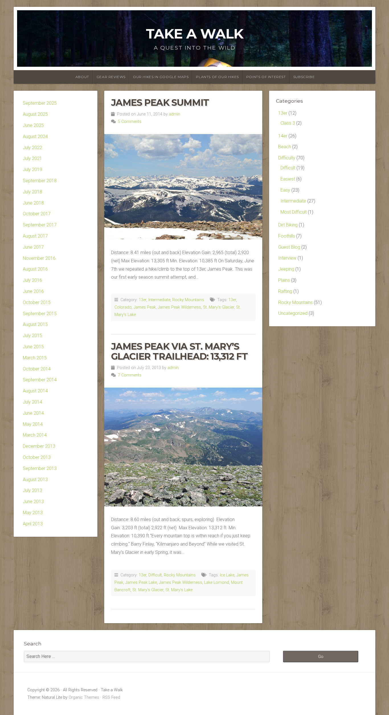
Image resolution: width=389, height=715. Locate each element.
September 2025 (40, 103)
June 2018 (33, 203)
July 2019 (32, 169)
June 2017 (33, 247)
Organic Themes (84, 697)
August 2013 (35, 479)
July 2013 (32, 490)
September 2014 (40, 379)
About (82, 77)
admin (174, 114)
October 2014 (37, 369)
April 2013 (33, 523)
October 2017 (37, 213)
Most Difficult (294, 212)
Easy (285, 190)
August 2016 (35, 269)
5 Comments (130, 121)
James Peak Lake (141, 582)
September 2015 (40, 313)
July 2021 (32, 158)
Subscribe (304, 77)
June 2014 (33, 413)
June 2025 (33, 125)
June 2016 (33, 291)
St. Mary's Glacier (218, 307)
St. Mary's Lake (179, 590)
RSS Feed (111, 697)
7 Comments (130, 375)
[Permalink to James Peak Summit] (183, 187)
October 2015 (37, 302)
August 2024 (35, 136)
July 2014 (32, 402)
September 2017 (40, 225)
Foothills (286, 236)
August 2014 (35, 391)
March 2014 (35, 435)
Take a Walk (194, 33)
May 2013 (33, 512)
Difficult (155, 575)
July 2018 (32, 192)
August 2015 (35, 324)
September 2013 (40, 468)
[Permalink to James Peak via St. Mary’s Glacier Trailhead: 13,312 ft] (183, 447)
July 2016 (32, 280)
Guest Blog (289, 247)
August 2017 (35, 236)
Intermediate (159, 299)
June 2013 (33, 501)
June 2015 (33, 346)
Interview (287, 258)
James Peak (145, 307)
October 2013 (37, 457)
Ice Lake (227, 575)
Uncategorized (293, 313)
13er (142, 299)
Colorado (123, 307)
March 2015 (35, 357)
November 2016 (39, 258)
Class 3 (288, 123)
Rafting (285, 291)
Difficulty (286, 158)
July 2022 (32, 147)
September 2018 (40, 180)
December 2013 (39, 446)
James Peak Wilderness (179, 307)
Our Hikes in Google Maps (161, 77)
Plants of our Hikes (217, 77)
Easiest (288, 179)
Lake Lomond (216, 582)
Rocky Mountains (188, 299)
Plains (284, 280)
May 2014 (33, 424)
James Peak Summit (160, 102)
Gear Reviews (111, 77)
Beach (284, 146)
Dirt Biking (288, 225)
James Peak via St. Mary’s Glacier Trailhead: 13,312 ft (179, 351)
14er (282, 136)
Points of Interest (266, 77)
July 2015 (32, 335)
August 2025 (35, 114)
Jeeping (286, 269)
